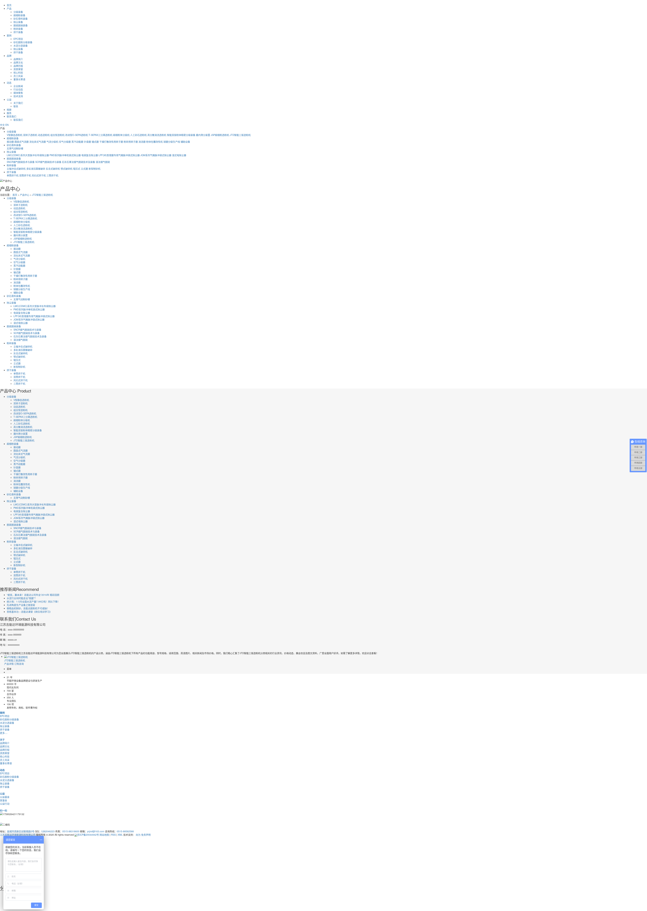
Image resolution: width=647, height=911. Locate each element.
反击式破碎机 (53, 168)
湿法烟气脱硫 (103, 162)
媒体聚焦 (18, 92)
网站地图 (104, 834)
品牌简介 (18, 59)
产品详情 (9, 663)
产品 (9, 8)
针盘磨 (87, 141)
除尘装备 (18, 22)
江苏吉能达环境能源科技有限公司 (17, 834)
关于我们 (18, 103)
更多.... (3, 732)
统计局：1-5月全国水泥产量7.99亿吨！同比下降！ (33, 601)
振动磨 (10, 141)
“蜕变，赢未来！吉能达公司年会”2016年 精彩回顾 (33, 594)
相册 (9, 109)
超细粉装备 (19, 15)
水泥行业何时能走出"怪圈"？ (22, 598)
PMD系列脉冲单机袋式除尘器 (65, 155)
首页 (9, 5)
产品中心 (24, 194)
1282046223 (48, 831)
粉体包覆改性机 (154, 141)
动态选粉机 (44, 135)
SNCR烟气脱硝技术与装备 (21, 162)
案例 (9, 35)
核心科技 (18, 72)
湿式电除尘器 (179, 155)
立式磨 (84, 168)
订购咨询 (19, 663)
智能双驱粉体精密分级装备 (181, 135)
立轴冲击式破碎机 (16, 168)
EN (7, 124)
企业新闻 (18, 86)
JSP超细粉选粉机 (220, 135)
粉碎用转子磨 (131, 141)
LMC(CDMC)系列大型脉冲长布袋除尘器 (28, 155)
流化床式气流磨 (37, 141)
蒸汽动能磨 (77, 141)
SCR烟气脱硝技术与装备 (48, 162)
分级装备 (18, 11)
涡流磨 (142, 141)
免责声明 (146, 834)
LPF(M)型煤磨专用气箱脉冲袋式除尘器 (119, 155)
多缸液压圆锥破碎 (35, 168)
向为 (138, 834)
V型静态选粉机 (14, 135)
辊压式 (76, 168)
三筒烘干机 (52, 175)
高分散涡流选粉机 (156, 135)
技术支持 (18, 96)
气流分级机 (52, 141)
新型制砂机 (94, 168)
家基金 (3, 800)
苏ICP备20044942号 (88, 834)
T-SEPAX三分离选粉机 (100, 135)
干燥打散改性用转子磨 (111, 141)
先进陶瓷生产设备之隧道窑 (21, 605)
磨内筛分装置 (203, 135)
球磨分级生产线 (171, 141)
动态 (9, 82)
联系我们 (11, 116)
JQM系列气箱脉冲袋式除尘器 (155, 155)
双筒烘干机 (25, 175)
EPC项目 (18, 38)
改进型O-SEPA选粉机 (76, 135)
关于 (2, 739)
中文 (2, 124)
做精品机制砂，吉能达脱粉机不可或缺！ (28, 608)
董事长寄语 (19, 79)
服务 (9, 113)
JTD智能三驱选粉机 (240, 135)
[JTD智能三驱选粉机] (16, 656)
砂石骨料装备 (20, 18)
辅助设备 (185, 141)
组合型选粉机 (57, 135)
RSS (113, 834)
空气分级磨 (65, 141)
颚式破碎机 (66, 168)
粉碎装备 (18, 28)
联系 (15, 106)
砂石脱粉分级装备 (22, 42)
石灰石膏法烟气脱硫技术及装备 (78, 162)
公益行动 (4, 803)
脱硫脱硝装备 (20, 25)
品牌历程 (18, 65)
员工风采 (18, 76)
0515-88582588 (125, 831)
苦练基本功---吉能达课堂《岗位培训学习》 (29, 611)
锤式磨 (95, 141)
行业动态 (18, 89)
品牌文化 (18, 62)
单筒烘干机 (13, 175)
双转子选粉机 (30, 135)
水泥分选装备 (20, 45)
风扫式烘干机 (39, 175)
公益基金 (4, 797)
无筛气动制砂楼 (15, 148)
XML (120, 834)
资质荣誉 (18, 69)
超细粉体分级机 (121, 135)
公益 (9, 99)
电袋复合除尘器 (89, 155)
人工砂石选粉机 (138, 135)
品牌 (9, 55)
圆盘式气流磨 (21, 141)
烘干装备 (18, 32)
